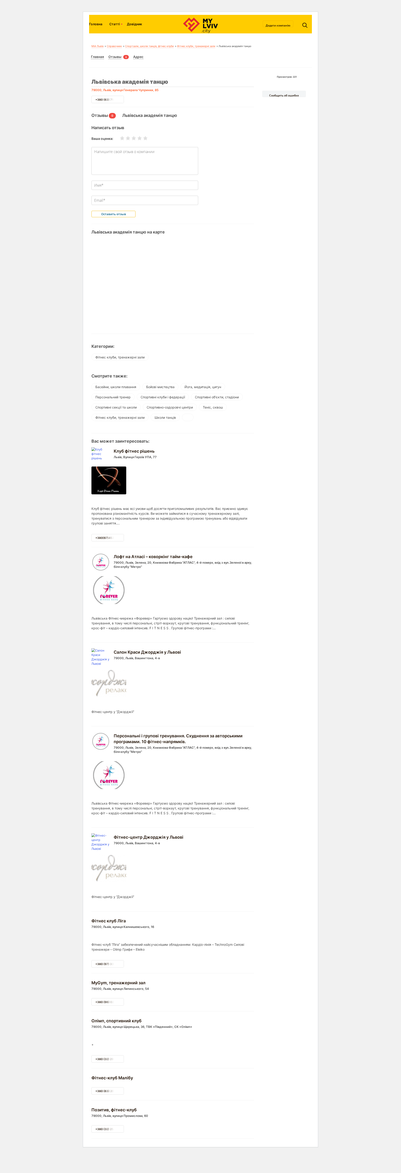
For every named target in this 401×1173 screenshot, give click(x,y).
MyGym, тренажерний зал (118, 982)
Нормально (130, 138)
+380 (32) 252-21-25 (109, 1129)
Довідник (134, 24)
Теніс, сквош (213, 407)
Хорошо (136, 138)
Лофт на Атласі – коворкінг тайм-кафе (153, 556)
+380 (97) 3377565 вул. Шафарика (119, 964)
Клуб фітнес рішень (134, 451)
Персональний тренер (113, 397)
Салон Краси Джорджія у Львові (147, 652)
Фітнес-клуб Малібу (112, 1077)
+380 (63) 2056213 (108, 1091)
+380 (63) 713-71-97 (109, 99)
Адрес (138, 57)
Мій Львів (97, 46)
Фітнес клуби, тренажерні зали (196, 46)
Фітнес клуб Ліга (108, 920)
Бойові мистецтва (160, 387)
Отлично (142, 138)
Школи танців (165, 417)
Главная (97, 57)
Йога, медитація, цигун (202, 387)
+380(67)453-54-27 (109, 538)
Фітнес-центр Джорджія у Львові (148, 837)
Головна (95, 24)
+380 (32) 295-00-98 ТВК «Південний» (122, 1059)
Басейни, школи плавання (115, 387)
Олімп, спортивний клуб (116, 1020)
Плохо (125, 138)
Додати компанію (278, 25)
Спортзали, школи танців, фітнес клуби (149, 46)
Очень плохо (119, 138)
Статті (114, 24)
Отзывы (114, 57)
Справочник (114, 46)
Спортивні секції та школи (116, 407)
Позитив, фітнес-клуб (114, 1109)
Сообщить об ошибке (284, 95)
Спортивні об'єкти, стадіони (217, 397)
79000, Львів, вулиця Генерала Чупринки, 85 (124, 90)
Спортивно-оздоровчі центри (170, 407)
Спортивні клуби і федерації (163, 397)
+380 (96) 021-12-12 (109, 1002)
